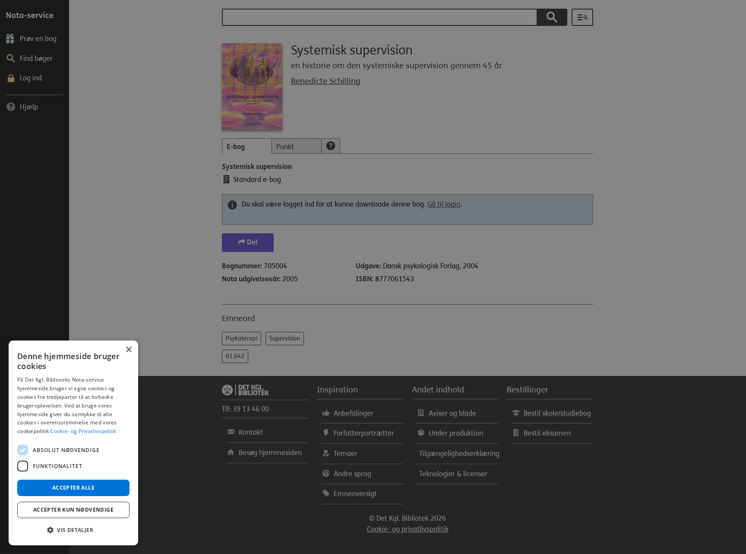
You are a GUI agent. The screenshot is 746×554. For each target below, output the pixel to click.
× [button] (128, 350)
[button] (73, 530)
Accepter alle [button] (73, 487)
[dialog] (73, 443)
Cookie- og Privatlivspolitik (83, 431)
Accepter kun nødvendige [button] (73, 509)
